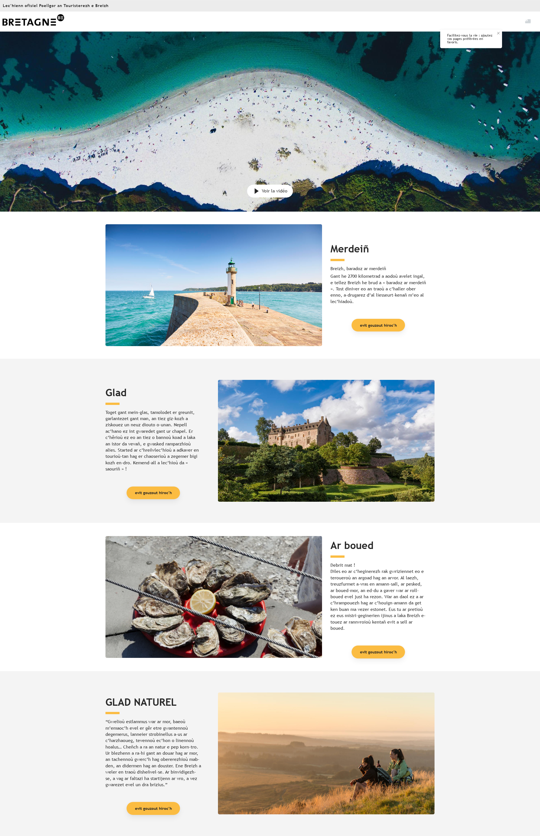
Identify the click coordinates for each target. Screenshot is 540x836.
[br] (528, 21)
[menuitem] (33, 21)
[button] (528, 21)
